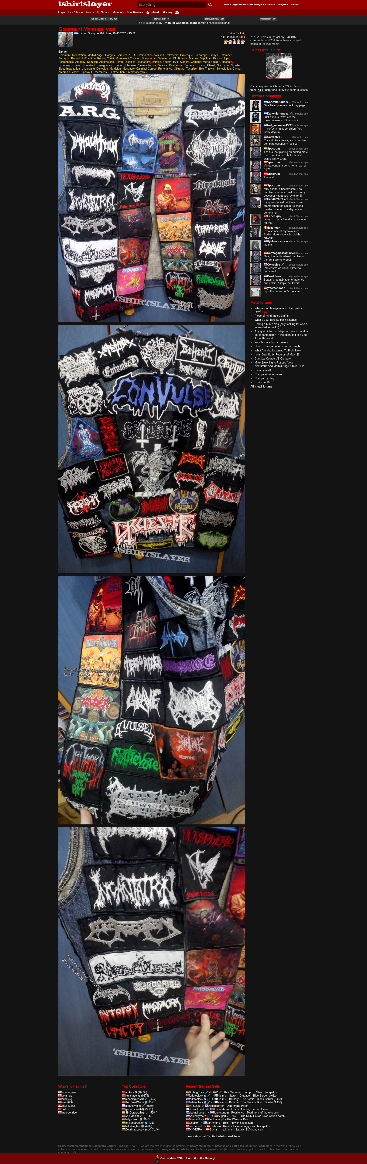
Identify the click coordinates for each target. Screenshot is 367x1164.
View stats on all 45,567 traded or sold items (213, 1136)
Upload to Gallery (161, 12)
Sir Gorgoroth (133, 1112)
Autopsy (80, 61)
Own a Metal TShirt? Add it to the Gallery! (187, 1158)
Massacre (129, 68)
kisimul (222, 1095)
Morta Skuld (210, 61)
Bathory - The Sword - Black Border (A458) (255, 1099)
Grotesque (186, 55)
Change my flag (264, 378)
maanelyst (131, 1105)
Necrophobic (66, 61)
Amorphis (64, 72)
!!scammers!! (263, 370)
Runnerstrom (221, 1109)
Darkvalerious (276, 102)
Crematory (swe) (136, 72)
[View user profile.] (65, 44)
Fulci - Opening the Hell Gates (249, 1109)
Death (119, 61)
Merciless (101, 72)
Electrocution (117, 72)
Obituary (179, 68)
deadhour (273, 227)
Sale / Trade (75, 12)
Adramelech (106, 61)
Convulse (102, 68)
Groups (105, 12)
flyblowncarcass (277, 241)
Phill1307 (221, 1092)
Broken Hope (221, 58)
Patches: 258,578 (161, 19)
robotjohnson (69, 1092)
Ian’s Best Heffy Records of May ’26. (277, 354)
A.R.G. (133, 55)
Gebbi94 (194, 1122)
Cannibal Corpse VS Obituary (273, 358)
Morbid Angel (95, 55)
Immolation (145, 55)
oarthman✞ (214, 1122)
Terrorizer (192, 68)
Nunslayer (131, 1095)
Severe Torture (147, 65)
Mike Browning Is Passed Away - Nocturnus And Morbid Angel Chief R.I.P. (279, 364)
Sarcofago (201, 55)
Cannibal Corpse (146, 68)
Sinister (235, 65)
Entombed (226, 55)
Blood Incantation (69, 68)
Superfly (223, 1116)
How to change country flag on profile (277, 346)
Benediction (223, 68)
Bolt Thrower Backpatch (238, 1122)
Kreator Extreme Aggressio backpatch (246, 1126)
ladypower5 (132, 1119)
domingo (67, 1095)
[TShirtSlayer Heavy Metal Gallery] (96, 4)
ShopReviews (135, 12)
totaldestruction (134, 1122)
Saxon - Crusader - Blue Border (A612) (253, 1095)
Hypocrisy (64, 65)
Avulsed (159, 55)
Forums (90, 12)
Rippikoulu (86, 72)
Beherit (75, 58)
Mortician (115, 68)
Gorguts (110, 55)
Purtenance (165, 68)
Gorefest (122, 55)
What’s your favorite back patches (276, 319)
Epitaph (200, 65)
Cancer (237, 68)
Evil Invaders (181, 61)
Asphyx (213, 55)
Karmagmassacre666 (280, 253)
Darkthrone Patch (237, 1105)
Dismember (164, 58)
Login (61, 12)
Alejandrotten (216, 1105)
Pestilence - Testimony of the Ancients (255, 1112)
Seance (162, 65)
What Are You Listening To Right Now (278, 350)
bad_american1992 (279, 125)
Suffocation (89, 58)
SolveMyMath (197, 1116)
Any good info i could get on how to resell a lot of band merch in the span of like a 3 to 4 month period (281, 335)
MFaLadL (194, 1105)
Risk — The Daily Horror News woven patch (258, 1116)
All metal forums (261, 386)
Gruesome (225, 61)
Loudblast (130, 61)
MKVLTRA (195, 1129)
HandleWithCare (277, 199)
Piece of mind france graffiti (272, 315)
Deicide (156, 61)
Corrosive (273, 137)
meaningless (133, 1099)
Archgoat (63, 58)
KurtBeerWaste (134, 1102)
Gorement (64, 55)
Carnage (196, 61)
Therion (118, 65)
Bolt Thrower (207, 68)
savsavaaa (68, 1105)
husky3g (67, 1099)
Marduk (193, 58)
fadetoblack (196, 1095)
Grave (76, 65)
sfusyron (130, 1116)
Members (118, 12)
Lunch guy (274, 216)
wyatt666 (67, 1102)
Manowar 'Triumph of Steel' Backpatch (253, 1092)
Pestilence (175, 65)
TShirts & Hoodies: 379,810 (104, 19)
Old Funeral (180, 58)
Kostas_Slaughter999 (91, 33)
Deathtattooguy (134, 1129)
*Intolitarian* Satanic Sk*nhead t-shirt (242, 1129)
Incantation (79, 55)
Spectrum (273, 148)
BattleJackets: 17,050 (214, 19)
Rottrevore (172, 55)
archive (129, 1092)
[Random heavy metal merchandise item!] (177, 12)
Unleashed (88, 65)
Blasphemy (149, 58)
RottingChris (196, 1092)
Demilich (92, 61)
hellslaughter (133, 1126)
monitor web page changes (182, 22)
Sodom (167, 61)
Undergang (88, 68)
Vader (75, 72)
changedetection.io (218, 22)
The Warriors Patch (238, 1119)
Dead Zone (274, 276)
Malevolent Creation (128, 58)
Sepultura (206, 58)
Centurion (214, 1119)
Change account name (268, 374)
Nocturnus (223, 65)
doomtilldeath (197, 1109)
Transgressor (104, 65)
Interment (131, 65)
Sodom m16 (262, 382)
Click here (264, 89)
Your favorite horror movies (271, 342)
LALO (65, 1109)
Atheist (210, 65)
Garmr (213, 1129)
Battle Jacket (236, 33)
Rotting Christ (105, 58)
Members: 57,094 (268, 19)
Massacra (144, 61)
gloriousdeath (133, 1109)
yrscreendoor (276, 288)
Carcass (189, 65)
